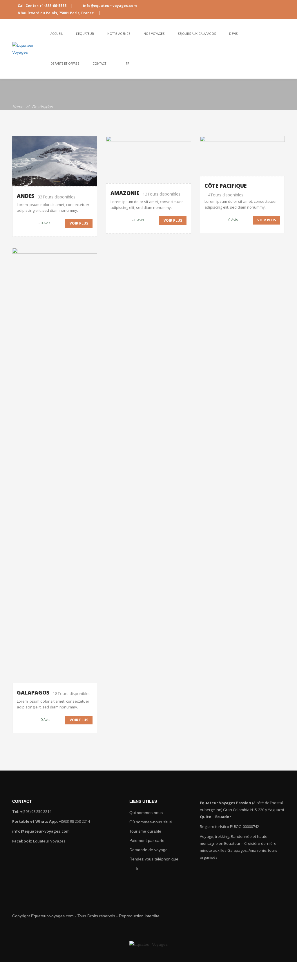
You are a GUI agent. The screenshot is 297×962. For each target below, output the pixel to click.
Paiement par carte (144, 840)
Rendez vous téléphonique (150, 859)
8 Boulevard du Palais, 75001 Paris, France (56, 12)
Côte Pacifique (225, 185)
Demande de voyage (145, 850)
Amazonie (125, 192)
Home (17, 106)
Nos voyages (154, 34)
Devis (233, 34)
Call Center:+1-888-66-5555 (42, 5)
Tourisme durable (143, 831)
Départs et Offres (64, 64)
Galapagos (33, 692)
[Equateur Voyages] (28, 48)
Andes (25, 195)
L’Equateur (85, 34)
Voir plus (79, 223)
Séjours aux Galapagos (197, 34)
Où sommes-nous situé (147, 822)
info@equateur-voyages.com (109, 5)
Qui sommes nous (143, 813)
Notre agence (118, 34)
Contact (99, 64)
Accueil (56, 34)
